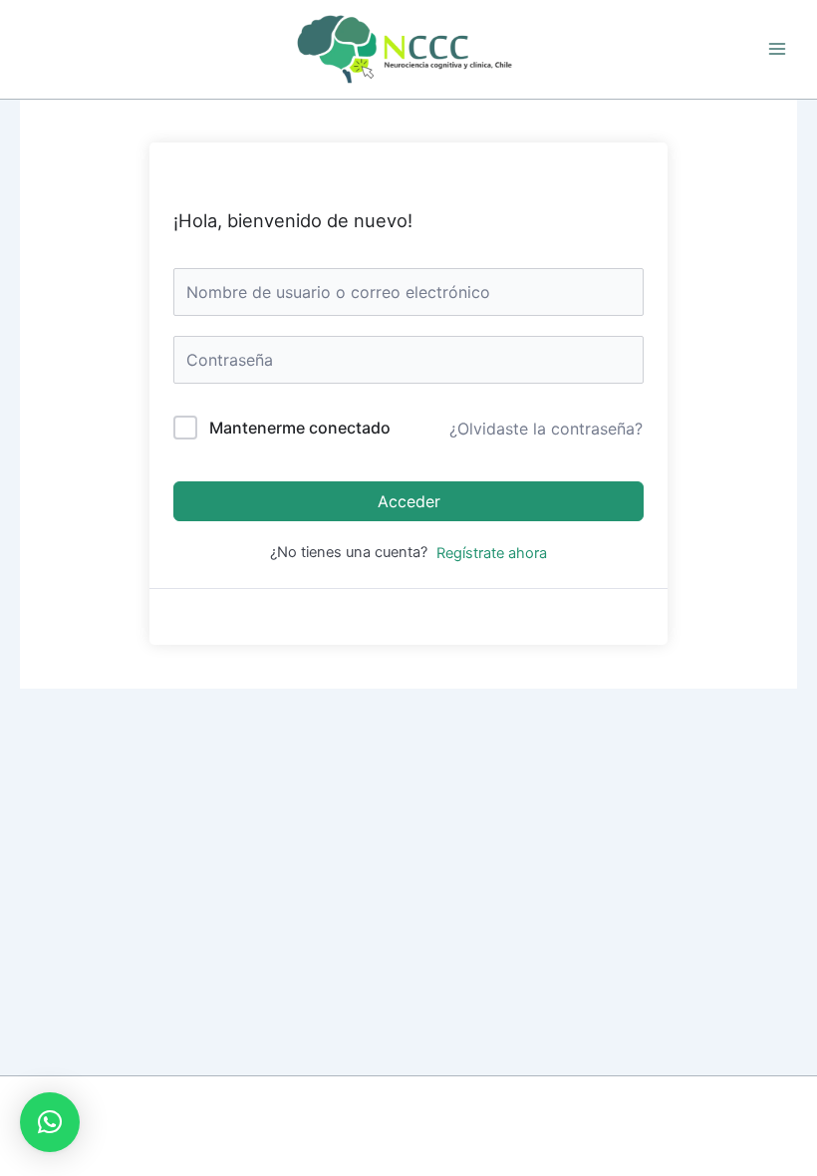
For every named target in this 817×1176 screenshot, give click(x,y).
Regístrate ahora (491, 553)
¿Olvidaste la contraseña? (546, 429)
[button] (50, 1122)
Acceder (409, 501)
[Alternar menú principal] (777, 49)
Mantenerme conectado (300, 428)
